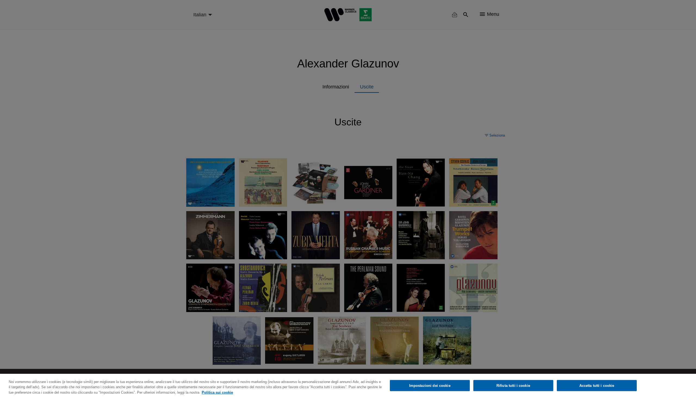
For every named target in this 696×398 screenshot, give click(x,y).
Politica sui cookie (217, 392)
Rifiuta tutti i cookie (513, 385)
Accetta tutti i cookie (596, 385)
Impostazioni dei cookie (429, 385)
